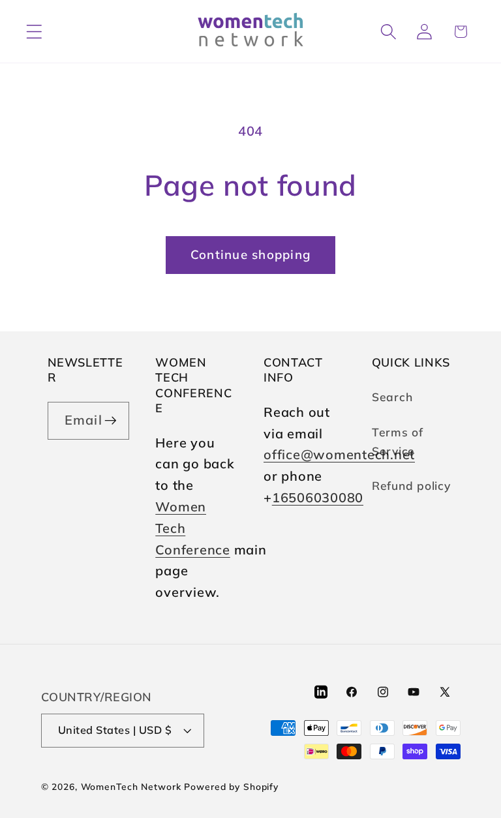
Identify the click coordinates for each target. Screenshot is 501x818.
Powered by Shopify (231, 786)
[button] (34, 32)
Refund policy (411, 485)
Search (392, 396)
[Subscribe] (111, 421)
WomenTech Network (131, 786)
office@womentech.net (339, 454)
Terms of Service (397, 441)
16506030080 (317, 497)
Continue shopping (250, 254)
